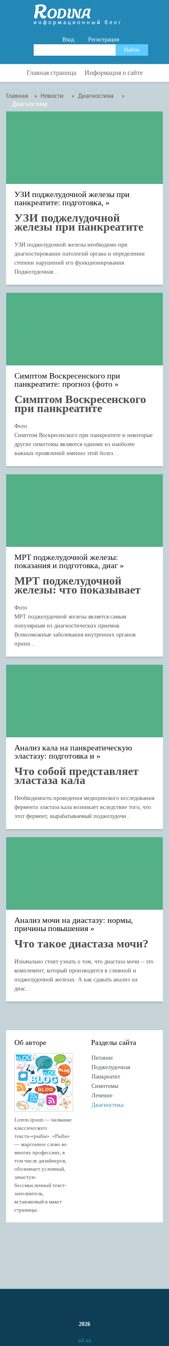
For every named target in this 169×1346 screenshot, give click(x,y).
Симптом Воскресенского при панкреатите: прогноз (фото (67, 380)
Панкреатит (105, 1077)
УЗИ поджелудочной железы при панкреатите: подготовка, (72, 198)
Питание (102, 1058)
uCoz (84, 1340)
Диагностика (107, 1105)
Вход (68, 39)
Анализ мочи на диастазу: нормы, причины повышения (73, 924)
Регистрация (103, 39)
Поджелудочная (110, 1067)
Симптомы (104, 1086)
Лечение (101, 1095)
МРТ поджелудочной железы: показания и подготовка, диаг (66, 561)
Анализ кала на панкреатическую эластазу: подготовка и (73, 751)
